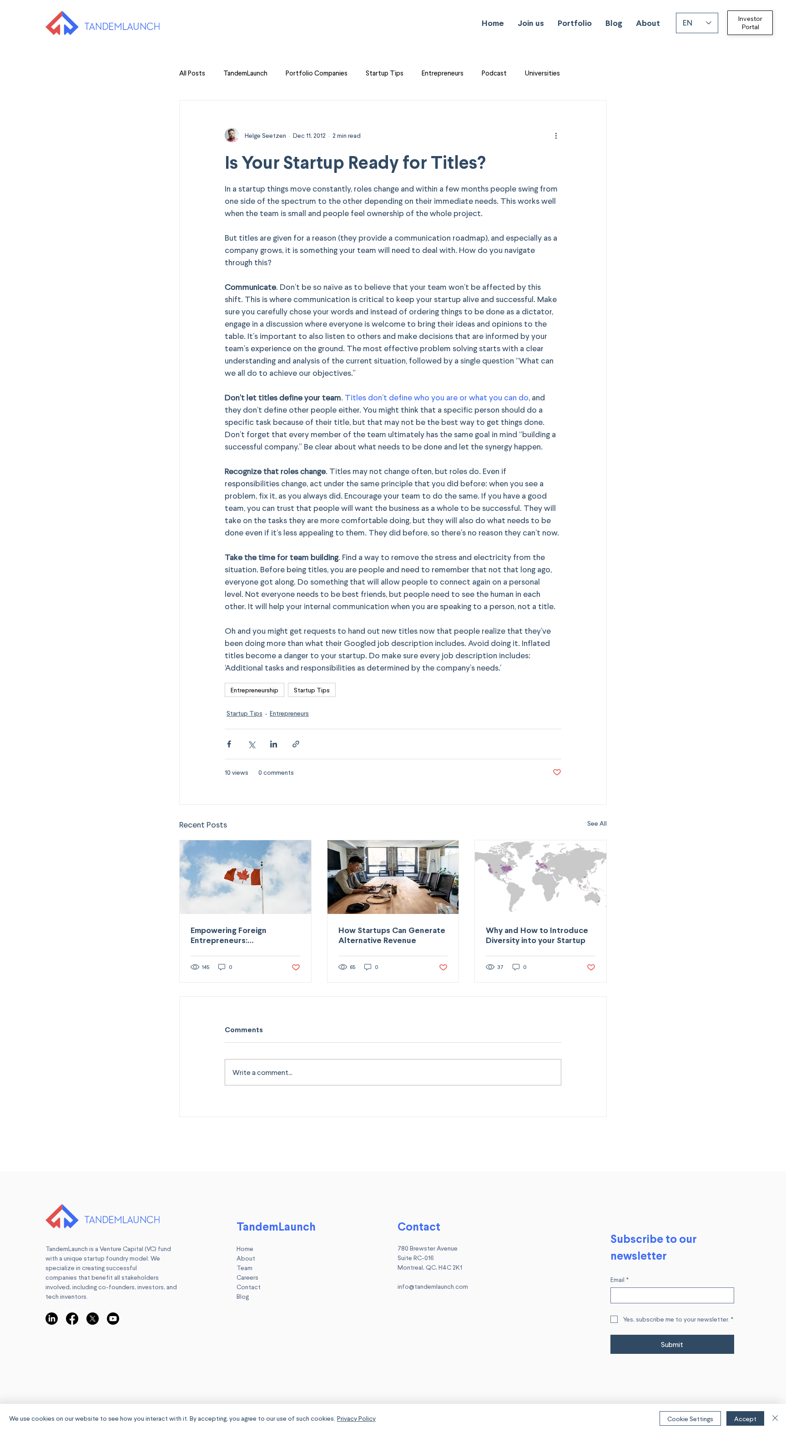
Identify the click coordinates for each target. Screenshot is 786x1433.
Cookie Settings (690, 1419)
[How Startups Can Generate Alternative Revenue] (393, 877)
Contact (249, 1287)
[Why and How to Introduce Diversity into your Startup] (540, 877)
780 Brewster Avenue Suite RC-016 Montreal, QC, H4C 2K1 (430, 1257)
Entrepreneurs (443, 73)
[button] (531, 23)
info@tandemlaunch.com (433, 1286)
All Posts (192, 73)
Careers (247, 1277)
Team (244, 1268)
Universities (542, 73)
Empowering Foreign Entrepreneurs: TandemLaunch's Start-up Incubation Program (238, 935)
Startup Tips (384, 73)
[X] (92, 1318)
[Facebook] (72, 1318)
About (246, 1258)
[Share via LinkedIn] (273, 744)
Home (245, 1248)
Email (619, 1279)
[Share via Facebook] (229, 744)
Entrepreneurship (254, 690)
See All (597, 823)
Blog (243, 1296)
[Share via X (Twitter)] (251, 744)
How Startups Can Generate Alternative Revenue (391, 935)
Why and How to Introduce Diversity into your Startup (537, 935)
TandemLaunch (245, 73)
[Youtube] (113, 1318)
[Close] (775, 1418)
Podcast (494, 73)
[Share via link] (296, 744)
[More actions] (555, 135)
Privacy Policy (356, 1418)
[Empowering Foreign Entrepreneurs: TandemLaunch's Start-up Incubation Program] (245, 877)
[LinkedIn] (51, 1318)
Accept (745, 1419)
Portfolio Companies (317, 73)
